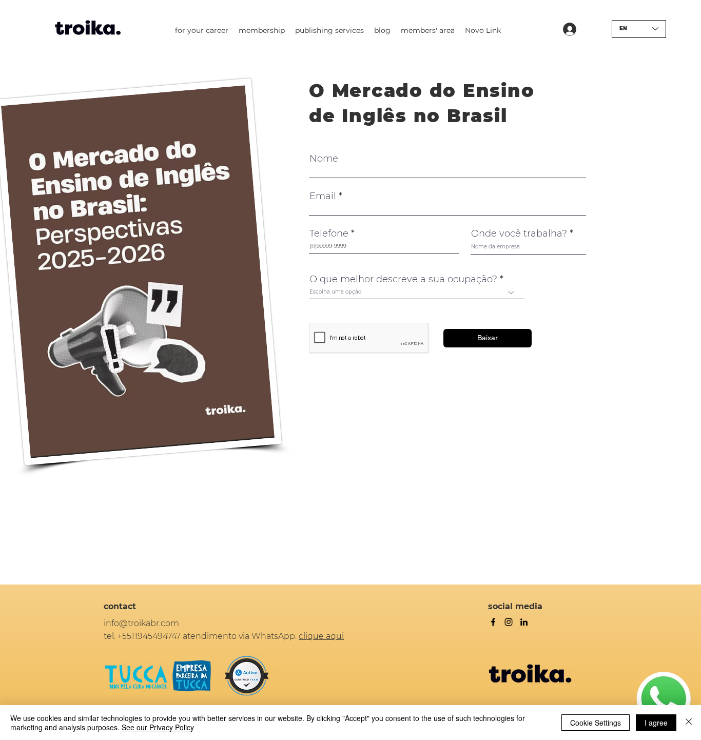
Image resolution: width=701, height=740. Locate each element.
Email (322, 196)
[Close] (689, 722)
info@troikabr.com (141, 623)
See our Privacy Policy (158, 727)
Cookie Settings (595, 722)
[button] (201, 30)
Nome (323, 158)
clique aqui (321, 636)
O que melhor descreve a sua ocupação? (403, 279)
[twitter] (508, 622)
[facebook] (493, 622)
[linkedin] (524, 622)
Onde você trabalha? (519, 233)
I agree (656, 722)
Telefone (328, 233)
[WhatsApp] (663, 699)
